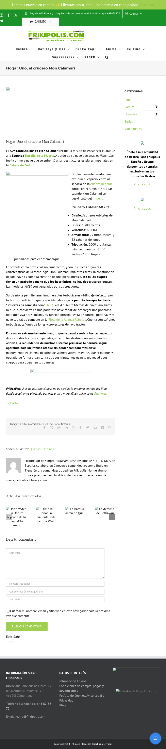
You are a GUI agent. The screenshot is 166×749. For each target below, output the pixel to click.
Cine (128, 100)
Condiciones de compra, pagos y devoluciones (81, 688)
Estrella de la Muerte (39, 155)
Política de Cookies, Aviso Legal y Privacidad (81, 697)
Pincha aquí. (142, 184)
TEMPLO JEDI (12, 402)
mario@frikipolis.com (30, 716)
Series (129, 121)
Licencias (131, 114)
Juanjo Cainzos (42, 449)
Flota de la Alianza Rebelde (67, 319)
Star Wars (100, 393)
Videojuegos (133, 129)
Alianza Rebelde (101, 184)
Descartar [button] (146, 4)
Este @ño (14, 636)
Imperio (97, 198)
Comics (129, 107)
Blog (62, 705)
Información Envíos (72, 681)
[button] (107, 57)
